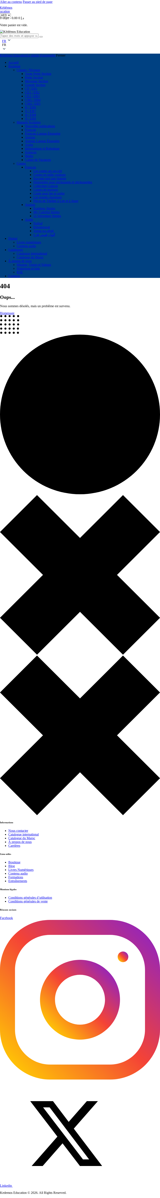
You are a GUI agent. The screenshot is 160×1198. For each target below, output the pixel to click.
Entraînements (17, 881)
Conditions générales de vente (28, 901)
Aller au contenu (11, 2)
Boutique (14, 862)
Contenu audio (18, 873)
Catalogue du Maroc (21, 838)
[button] (4, 45)
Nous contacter (18, 830)
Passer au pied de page (37, 2)
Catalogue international (23, 834)
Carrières (14, 845)
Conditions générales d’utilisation (30, 897)
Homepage (7, 313)
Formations (15, 877)
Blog (11, 866)
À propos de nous (20, 842)
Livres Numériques (21, 869)
